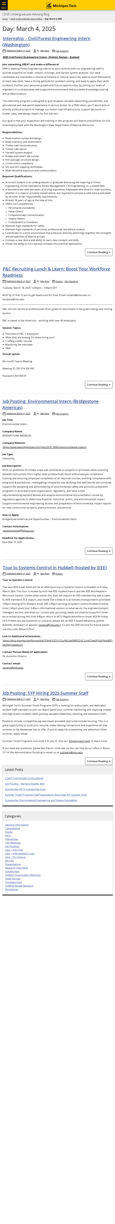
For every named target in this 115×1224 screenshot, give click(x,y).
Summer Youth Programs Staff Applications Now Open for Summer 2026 (46, 794)
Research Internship (16, 868)
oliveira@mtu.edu (49, 625)
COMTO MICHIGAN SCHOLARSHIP (24, 778)
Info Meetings (71, 281)
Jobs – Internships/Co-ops (20, 853)
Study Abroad (12, 878)
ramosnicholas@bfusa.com (18, 530)
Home (5, 18)
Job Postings (62, 50)
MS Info (9, 860)
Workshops (11, 889)
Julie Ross (44, 50)
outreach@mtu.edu (71, 752)
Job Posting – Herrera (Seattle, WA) (24, 783)
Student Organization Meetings (23, 875)
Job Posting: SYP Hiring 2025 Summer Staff (45, 693)
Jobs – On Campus (15, 857)
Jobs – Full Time (14, 850)
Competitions (12, 828)
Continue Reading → (99, 252)
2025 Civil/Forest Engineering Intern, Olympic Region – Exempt (41, 57)
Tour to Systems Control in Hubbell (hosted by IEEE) (55, 567)
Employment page (79, 741)
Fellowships (11, 839)
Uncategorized (13, 882)
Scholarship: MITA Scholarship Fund (25, 789)
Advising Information (17, 825)
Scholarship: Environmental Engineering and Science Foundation (41, 800)
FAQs (8, 835)
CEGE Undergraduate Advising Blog (25, 14)
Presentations (13, 864)
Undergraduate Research (19, 885)
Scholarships (12, 871)
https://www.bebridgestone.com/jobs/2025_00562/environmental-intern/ (44, 447)
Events (59, 281)
